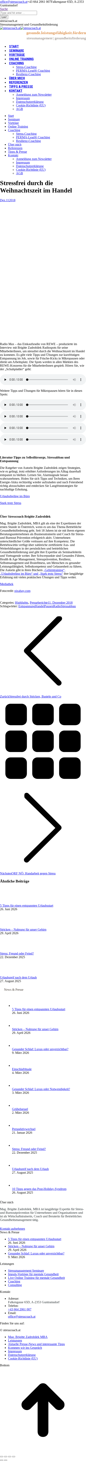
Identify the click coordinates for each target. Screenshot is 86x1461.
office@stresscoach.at (13, 1)
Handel (39, 606)
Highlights (21, 602)
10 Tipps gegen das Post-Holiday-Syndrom (39, 1189)
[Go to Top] (43, 1452)
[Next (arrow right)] (5, 1460)
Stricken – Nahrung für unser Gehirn (23, 929)
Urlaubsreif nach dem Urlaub (18, 977)
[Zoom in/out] (13, 1456)
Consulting (15, 1285)
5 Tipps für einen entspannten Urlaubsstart (26, 905)
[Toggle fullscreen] (9, 1456)
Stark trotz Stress (10, 503)
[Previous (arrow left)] (1, 1460)
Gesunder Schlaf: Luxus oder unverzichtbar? (40, 1049)
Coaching (14, 1281)
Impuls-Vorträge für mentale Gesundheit (33, 1274)
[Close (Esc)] (1, 1456)
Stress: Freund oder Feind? (17, 953)
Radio (57, 606)
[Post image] (11, 902)
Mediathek (6, 584)
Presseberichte (39, 602)
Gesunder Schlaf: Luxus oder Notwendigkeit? (41, 1089)
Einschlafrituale (22, 1069)
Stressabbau (68, 606)
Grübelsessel (20, 1109)
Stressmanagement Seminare (26, 1270)
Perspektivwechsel (23, 1129)
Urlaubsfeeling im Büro (15, 496)
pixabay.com (22, 591)
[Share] (5, 1456)
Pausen (48, 606)
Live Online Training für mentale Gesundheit (36, 1277)
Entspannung (26, 606)
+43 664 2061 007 (19, 1309)
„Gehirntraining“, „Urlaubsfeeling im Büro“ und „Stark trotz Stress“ (32, 571)
